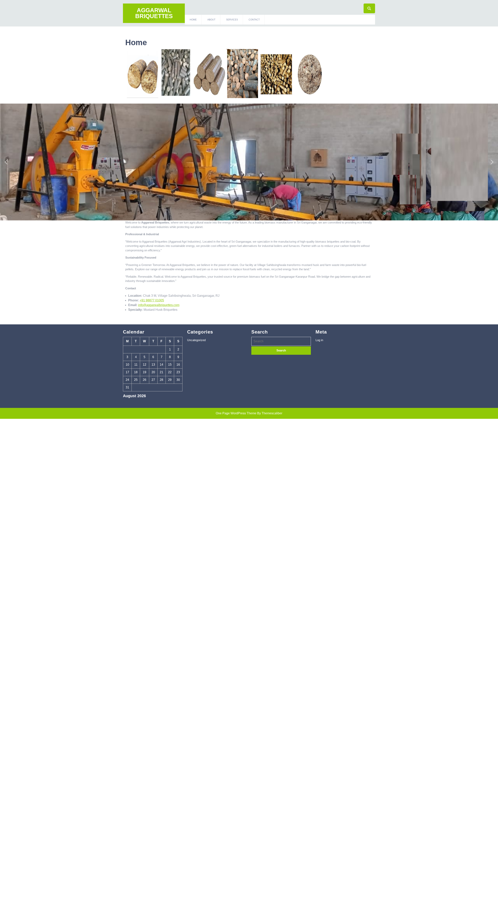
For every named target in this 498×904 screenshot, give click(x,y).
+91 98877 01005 (152, 300)
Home (193, 19)
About (211, 19)
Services (232, 19)
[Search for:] (281, 341)
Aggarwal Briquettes (154, 13)
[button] (6, 162)
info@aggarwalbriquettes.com (158, 305)
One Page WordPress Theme (236, 413)
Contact (254, 19)
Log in (319, 340)
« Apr (126, 402)
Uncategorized (196, 340)
